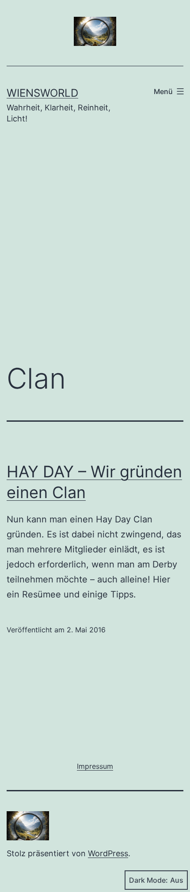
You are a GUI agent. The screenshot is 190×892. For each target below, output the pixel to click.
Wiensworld (42, 93)
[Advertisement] (95, 250)
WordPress (108, 853)
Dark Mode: (148, 880)
